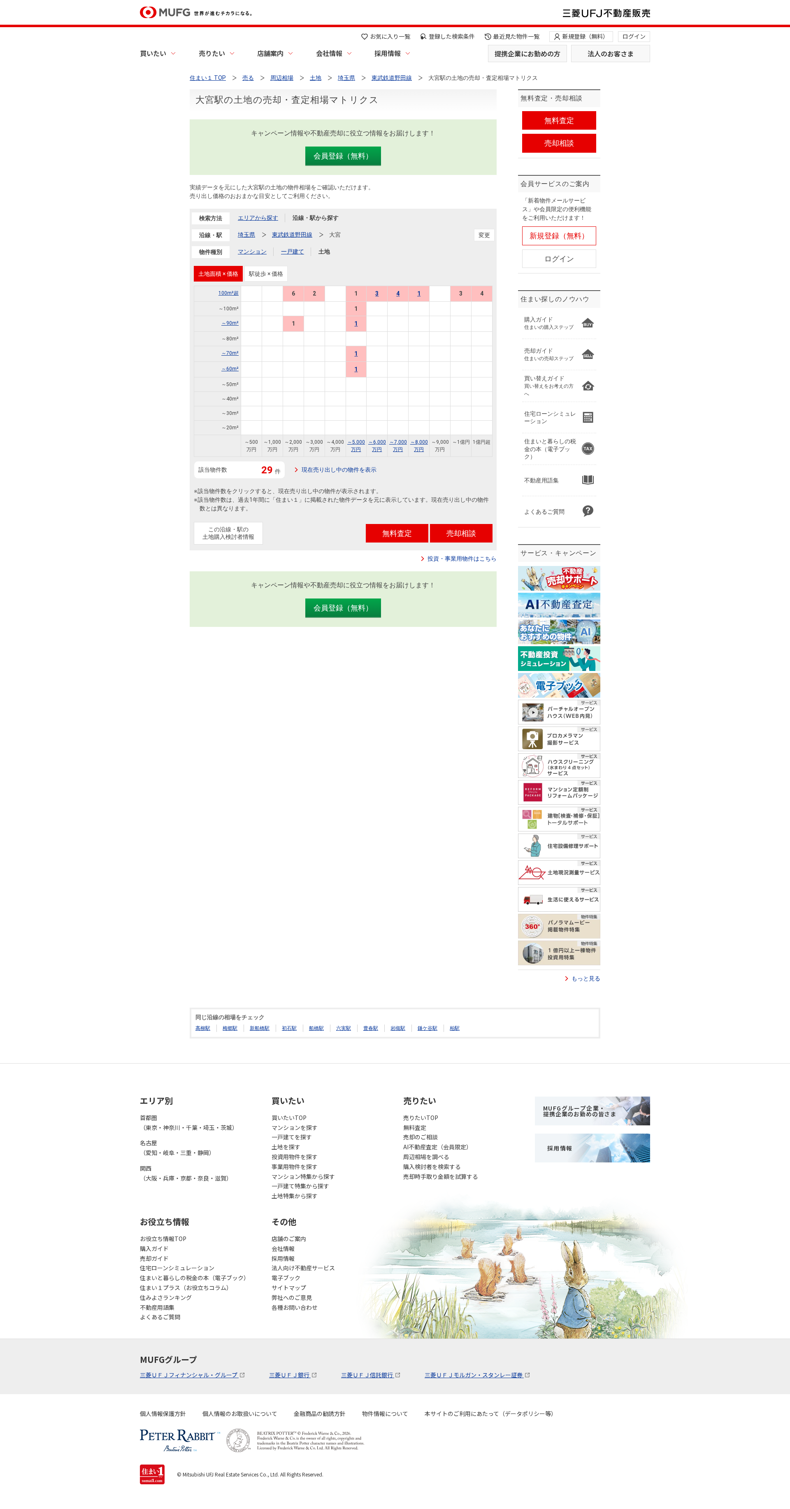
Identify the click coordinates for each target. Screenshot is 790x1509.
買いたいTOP (289, 1117)
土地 (324, 251)
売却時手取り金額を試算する (440, 1176)
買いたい (153, 53)
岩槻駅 (397, 1028)
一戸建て (292, 251)
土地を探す (286, 1147)
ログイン (634, 36)
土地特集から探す (295, 1196)
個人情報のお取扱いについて (239, 1413)
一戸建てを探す (292, 1137)
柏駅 (455, 1028)
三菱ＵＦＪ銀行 (290, 1375)
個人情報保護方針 (163, 1413)
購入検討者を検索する (432, 1166)
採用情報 (387, 53)
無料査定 (414, 1127)
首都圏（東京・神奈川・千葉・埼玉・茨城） (189, 1122)
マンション (252, 251)
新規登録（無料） (585, 36)
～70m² (230, 353)
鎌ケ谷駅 (427, 1028)
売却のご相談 (420, 1137)
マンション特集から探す (303, 1176)
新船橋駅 (260, 1028)
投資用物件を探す (295, 1157)
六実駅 (343, 1028)
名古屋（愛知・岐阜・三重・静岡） (177, 1148)
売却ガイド (154, 1258)
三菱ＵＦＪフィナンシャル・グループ (189, 1375)
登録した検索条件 (452, 36)
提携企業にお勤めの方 (527, 53)
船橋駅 (316, 1028)
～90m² (230, 323)
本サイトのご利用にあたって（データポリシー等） (491, 1413)
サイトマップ (289, 1287)
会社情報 (329, 53)
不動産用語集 (157, 1307)
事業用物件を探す (295, 1166)
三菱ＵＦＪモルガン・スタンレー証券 (474, 1375)
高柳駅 (202, 1028)
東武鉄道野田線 (292, 234)
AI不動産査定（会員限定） (437, 1147)
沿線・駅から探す (316, 217)
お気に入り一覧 (390, 36)
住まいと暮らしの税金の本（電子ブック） (194, 1278)
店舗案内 (270, 53)
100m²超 (228, 293)
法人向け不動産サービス (303, 1268)
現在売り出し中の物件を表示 (339, 469)
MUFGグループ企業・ (579, 1111)
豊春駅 (370, 1028)
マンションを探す (295, 1127)
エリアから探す (258, 217)
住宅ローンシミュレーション (177, 1268)
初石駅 (289, 1028)
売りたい (212, 53)
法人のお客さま (611, 53)
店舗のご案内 (289, 1238)
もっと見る (586, 978)
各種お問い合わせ (295, 1307)
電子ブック (286, 1278)
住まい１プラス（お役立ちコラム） (186, 1287)
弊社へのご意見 (292, 1297)
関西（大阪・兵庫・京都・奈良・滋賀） (186, 1173)
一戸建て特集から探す (300, 1186)
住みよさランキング (166, 1297)
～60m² (230, 369)
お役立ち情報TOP (163, 1238)
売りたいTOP (420, 1117)
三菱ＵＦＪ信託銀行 (367, 1375)
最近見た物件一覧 (516, 36)
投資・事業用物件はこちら (462, 558)
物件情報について (385, 1413)
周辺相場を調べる (426, 1157)
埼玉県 (246, 234)
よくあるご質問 (160, 1317)
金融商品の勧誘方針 (320, 1413)
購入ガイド (154, 1248)
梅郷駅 (230, 1028)
